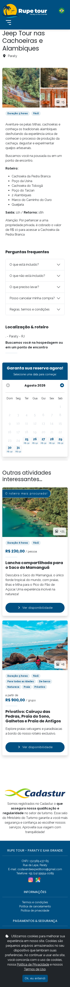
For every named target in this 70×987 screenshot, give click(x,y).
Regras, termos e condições (30, 309)
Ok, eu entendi (35, 978)
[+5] (21, 88)
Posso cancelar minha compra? (32, 298)
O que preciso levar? (24, 287)
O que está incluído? (24, 264)
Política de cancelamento (35, 906)
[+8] (35, 645)
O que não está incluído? (27, 276)
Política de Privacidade (33, 964)
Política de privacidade (35, 910)
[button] (59, 10)
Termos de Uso (35, 969)
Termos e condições (35, 902)
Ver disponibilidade (37, 608)
